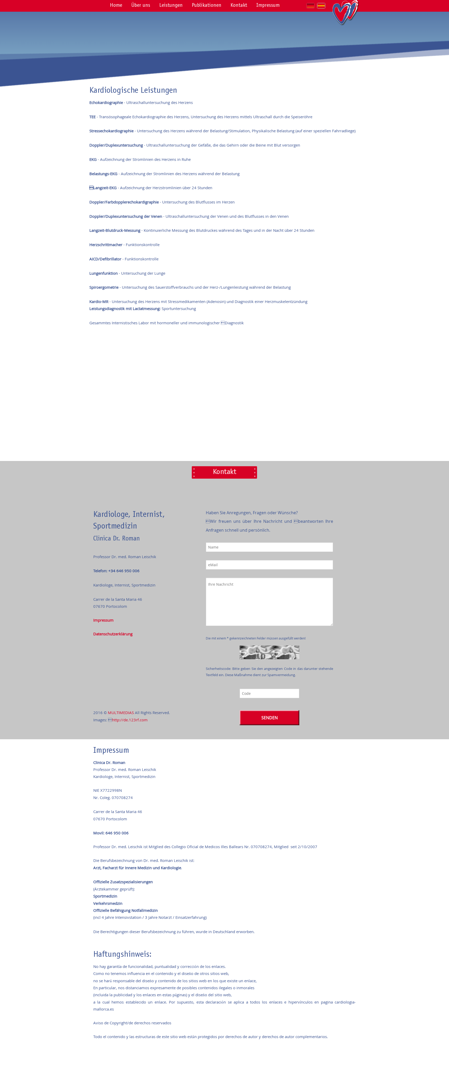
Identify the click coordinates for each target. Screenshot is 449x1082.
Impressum (268, 5)
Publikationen (206, 5)
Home (116, 5)
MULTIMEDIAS (121, 712)
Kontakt (238, 5)
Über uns (140, 5)
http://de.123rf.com (130, 719)
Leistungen (171, 5)
